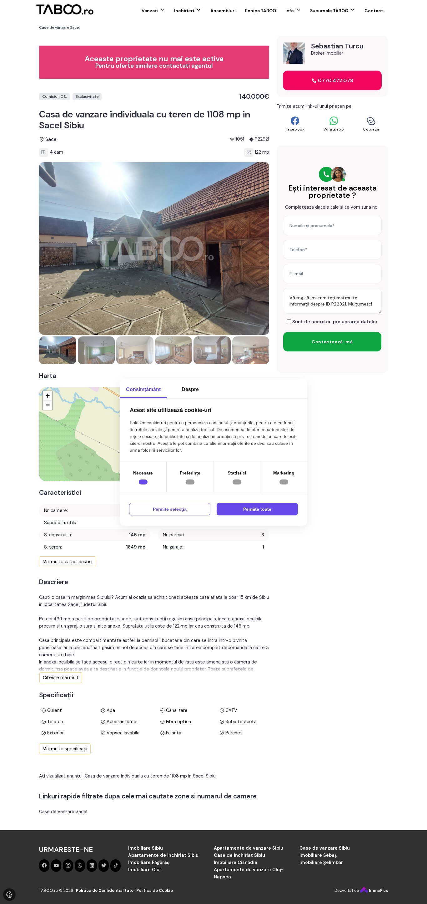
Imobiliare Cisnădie (235, 862)
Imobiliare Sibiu (145, 848)
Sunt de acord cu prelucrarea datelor (334, 322)
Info (289, 10)
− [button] (48, 405)
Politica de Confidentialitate (104, 890)
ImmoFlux (378, 890)
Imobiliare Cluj (144, 869)
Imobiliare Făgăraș (148, 862)
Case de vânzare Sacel (63, 811)
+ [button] (48, 396)
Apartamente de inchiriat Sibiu (163, 855)
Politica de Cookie (154, 890)
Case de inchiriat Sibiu (239, 855)
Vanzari (150, 10)
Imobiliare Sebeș (318, 855)
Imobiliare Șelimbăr (321, 862)
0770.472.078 (335, 80)
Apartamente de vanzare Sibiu (248, 848)
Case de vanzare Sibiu (324, 848)
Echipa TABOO (260, 10)
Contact (373, 10)
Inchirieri (184, 10)
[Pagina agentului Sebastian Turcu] (294, 53)
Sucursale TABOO (329, 10)
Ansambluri (223, 10)
